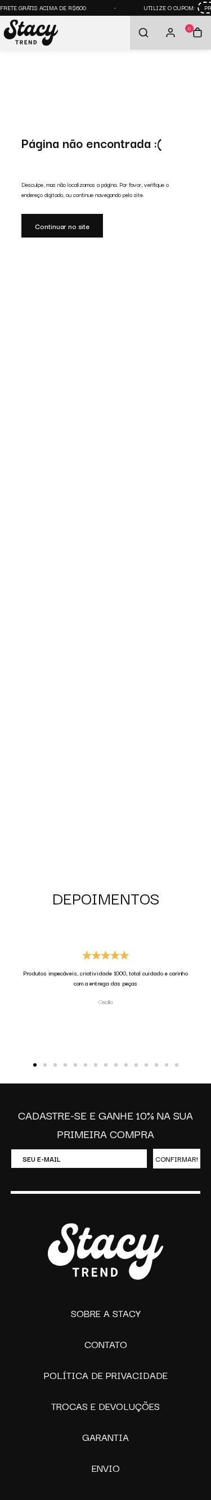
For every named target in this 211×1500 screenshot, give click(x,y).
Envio (106, 1467)
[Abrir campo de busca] (143, 33)
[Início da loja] (31, 33)
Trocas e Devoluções (105, 1405)
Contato (105, 1343)
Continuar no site (62, 226)
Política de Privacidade (106, 1374)
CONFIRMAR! (176, 1158)
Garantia (105, 1436)
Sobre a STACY (106, 1312)
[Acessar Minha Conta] (170, 33)
